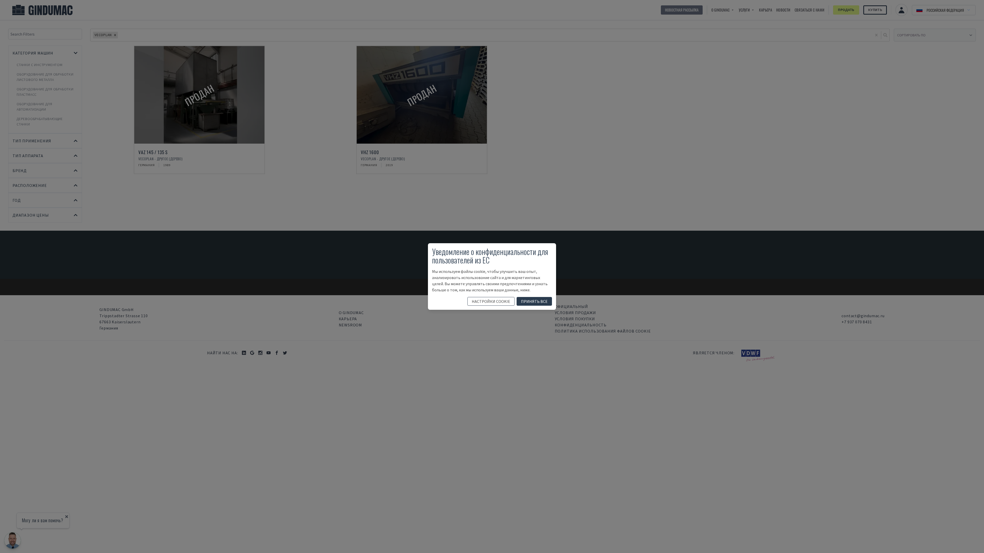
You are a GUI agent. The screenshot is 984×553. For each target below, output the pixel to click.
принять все (534, 301)
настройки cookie (491, 301)
